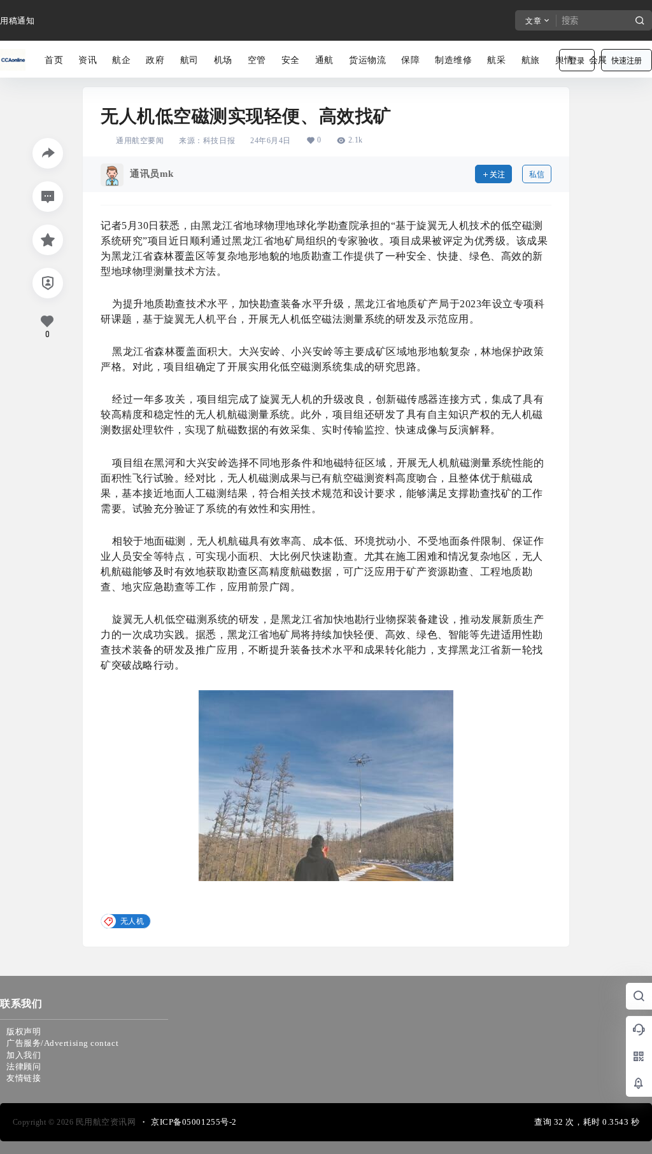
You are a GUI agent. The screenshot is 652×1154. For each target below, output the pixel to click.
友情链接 (23, 1078)
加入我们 (23, 1055)
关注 (497, 174)
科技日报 (219, 140)
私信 (536, 174)
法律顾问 (23, 1066)
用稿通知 (17, 20)
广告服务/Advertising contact (62, 1043)
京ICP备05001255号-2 (194, 1122)
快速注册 (626, 61)
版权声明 (23, 1031)
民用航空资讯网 (104, 1122)
